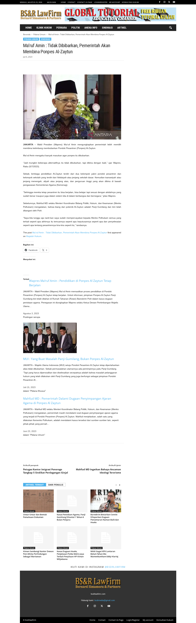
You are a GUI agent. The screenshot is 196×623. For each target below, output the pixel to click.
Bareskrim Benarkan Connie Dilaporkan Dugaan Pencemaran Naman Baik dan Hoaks (104, 518)
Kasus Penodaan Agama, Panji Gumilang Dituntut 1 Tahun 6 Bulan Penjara (71, 517)
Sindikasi (107, 27)
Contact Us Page (84, 2)
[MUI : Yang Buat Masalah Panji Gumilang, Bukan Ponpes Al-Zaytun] (72, 338)
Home (63, 2)
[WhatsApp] (47, 65)
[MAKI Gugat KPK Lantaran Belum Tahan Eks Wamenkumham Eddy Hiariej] (105, 537)
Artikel (121, 27)
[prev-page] (116, 485)
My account (114, 2)
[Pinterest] (40, 65)
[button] (170, 27)
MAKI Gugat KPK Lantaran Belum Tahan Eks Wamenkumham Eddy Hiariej (104, 554)
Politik (75, 27)
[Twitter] (169, 2)
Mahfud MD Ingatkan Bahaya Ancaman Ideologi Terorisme (98, 471)
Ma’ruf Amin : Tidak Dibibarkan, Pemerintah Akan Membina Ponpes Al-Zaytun (69, 232)
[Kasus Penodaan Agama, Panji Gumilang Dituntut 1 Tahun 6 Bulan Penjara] (72, 500)
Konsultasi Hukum (130, 2)
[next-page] (119, 485)
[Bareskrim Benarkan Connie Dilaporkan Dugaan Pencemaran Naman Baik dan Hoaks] (105, 500)
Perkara (61, 27)
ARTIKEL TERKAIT (35, 484)
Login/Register (100, 2)
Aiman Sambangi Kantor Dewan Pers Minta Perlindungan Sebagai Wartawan (38, 554)
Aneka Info (90, 27)
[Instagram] (164, 2)
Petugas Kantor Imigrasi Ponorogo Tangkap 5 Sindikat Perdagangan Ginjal (45, 471)
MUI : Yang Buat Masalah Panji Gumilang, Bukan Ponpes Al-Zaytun (68, 359)
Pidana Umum (39, 34)
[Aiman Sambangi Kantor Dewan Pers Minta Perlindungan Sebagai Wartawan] (38, 537)
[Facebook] (160, 2)
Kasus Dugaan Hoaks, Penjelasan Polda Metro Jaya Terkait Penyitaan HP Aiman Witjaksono (70, 555)
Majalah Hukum (33, 236)
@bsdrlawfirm (115, 566)
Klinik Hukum (44, 27)
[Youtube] (174, 2)
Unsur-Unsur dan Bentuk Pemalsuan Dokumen (35, 515)
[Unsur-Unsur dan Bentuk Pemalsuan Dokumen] (38, 500)
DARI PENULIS (55, 484)
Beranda (26, 34)
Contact (71, 2)
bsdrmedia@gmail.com (104, 600)
